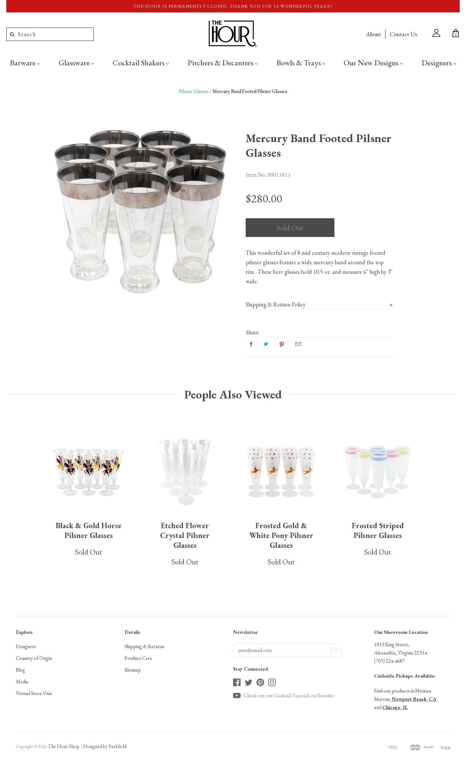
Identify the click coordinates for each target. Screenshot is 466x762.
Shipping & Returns (145, 646)
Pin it (281, 344)
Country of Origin (34, 658)
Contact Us (403, 34)
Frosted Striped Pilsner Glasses (378, 530)
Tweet (266, 344)
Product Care (138, 658)
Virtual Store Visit (34, 693)
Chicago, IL (395, 707)
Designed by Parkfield (104, 746)
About (373, 34)
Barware (23, 62)
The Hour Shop (63, 746)
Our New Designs (372, 62)
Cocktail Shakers (139, 62)
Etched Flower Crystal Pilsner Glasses (185, 535)
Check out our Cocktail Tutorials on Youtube (289, 695)
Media (22, 681)
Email (298, 344)
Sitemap (133, 670)
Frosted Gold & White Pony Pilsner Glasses (281, 535)
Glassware (75, 62)
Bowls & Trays (299, 62)
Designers (437, 62)
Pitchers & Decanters (221, 62)
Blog (20, 670)
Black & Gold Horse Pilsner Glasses (88, 530)
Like (251, 344)
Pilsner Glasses (194, 91)
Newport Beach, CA (414, 699)
